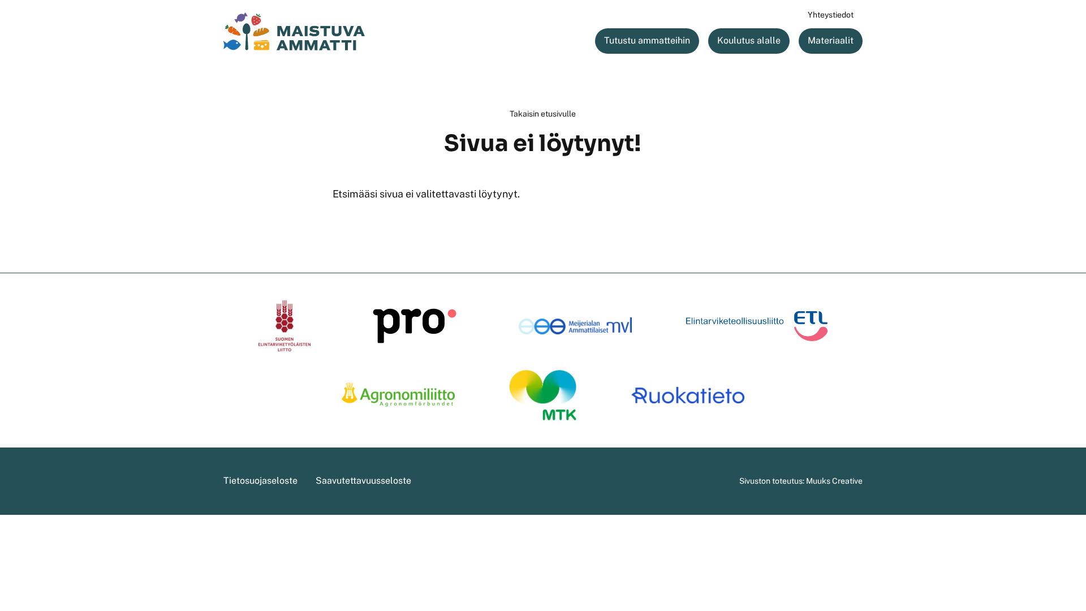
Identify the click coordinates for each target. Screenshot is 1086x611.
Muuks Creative (834, 480)
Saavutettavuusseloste (363, 480)
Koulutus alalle (749, 40)
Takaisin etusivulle (543, 113)
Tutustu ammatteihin (647, 40)
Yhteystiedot (831, 15)
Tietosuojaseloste (260, 480)
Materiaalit (831, 40)
